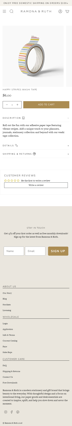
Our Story (7, 293)
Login (5, 323)
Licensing (7, 310)
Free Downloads (10, 382)
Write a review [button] (36, 185)
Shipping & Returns (36, 153)
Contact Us (8, 377)
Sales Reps (7, 352)
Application (8, 329)
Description (36, 118)
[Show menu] (4, 11)
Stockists (7, 304)
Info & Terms (9, 335)
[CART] (67, 11)
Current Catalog (10, 340)
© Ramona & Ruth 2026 (12, 423)
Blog (5, 298)
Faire (5, 346)
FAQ (5, 365)
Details (36, 145)
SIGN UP (58, 251)
